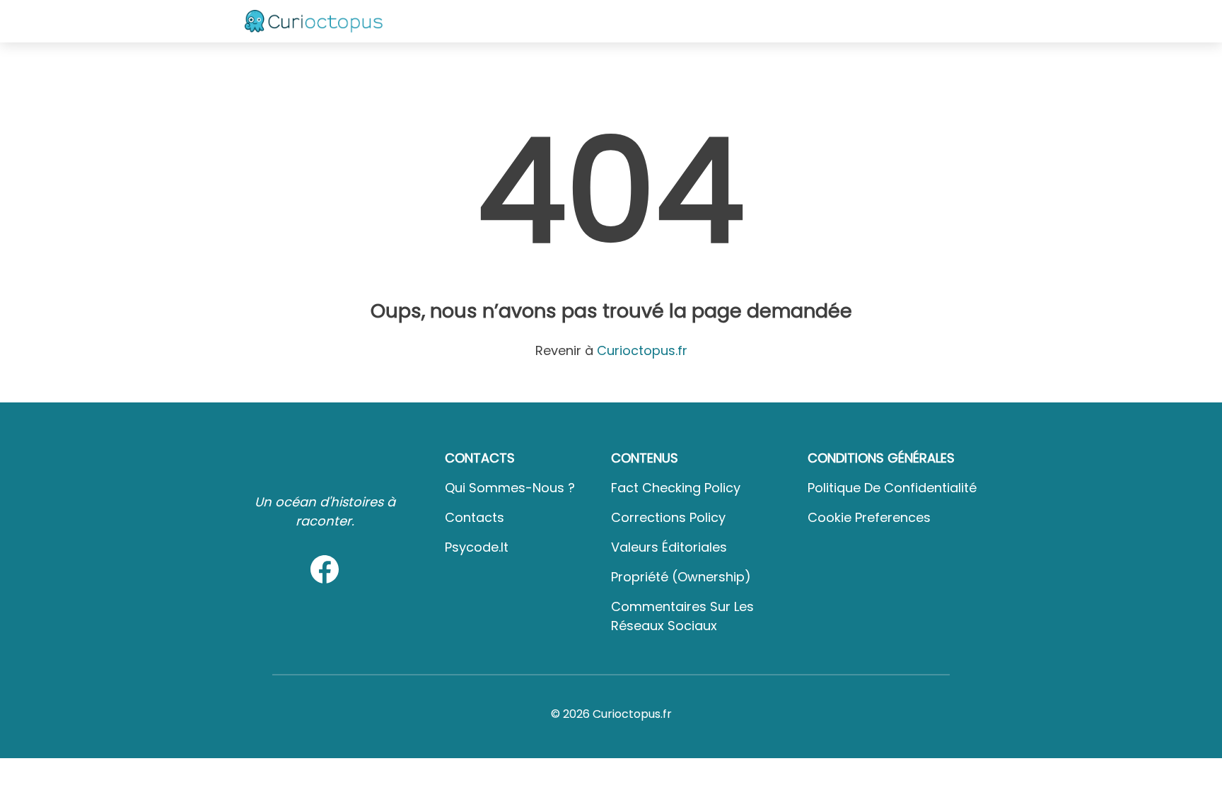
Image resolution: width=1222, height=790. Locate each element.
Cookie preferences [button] (869, 517)
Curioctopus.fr (642, 350)
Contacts (474, 517)
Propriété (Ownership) (681, 577)
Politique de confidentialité (892, 487)
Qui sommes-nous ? (510, 487)
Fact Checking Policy (675, 487)
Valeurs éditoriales (669, 547)
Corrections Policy (668, 517)
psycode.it (476, 547)
